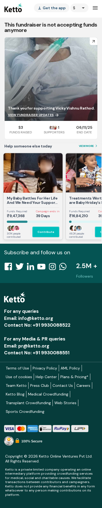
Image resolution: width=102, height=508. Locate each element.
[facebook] (10, 268)
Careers (83, 385)
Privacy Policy (45, 368)
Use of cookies (19, 376)
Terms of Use (17, 368)
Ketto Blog (15, 394)
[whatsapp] (64, 268)
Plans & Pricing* (74, 376)
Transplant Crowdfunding (28, 402)
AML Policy (70, 368)
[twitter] (21, 268)
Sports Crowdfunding (25, 411)
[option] (79, 8)
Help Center (46, 376)
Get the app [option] (52, 7)
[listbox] (51, 7)
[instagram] (54, 268)
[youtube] (43, 268)
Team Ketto (16, 385)
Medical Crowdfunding (48, 394)
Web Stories (65, 402)
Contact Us (62, 385)
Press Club (39, 385)
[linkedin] (32, 268)
